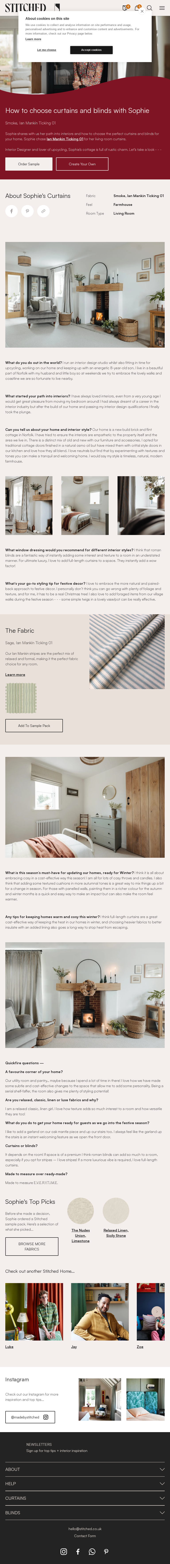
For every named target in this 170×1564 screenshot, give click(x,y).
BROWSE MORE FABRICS (32, 1246)
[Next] (156, 1311)
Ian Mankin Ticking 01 (65, 139)
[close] (142, 11)
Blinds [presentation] (12, 1512)
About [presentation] (12, 1469)
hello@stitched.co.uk (85, 1529)
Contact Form (85, 1536)
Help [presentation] (10, 1483)
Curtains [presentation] (15, 1498)
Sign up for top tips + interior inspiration (56, 1450)
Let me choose (46, 50)
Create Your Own (82, 164)
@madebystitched (25, 1417)
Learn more (33, 39)
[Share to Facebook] (11, 211)
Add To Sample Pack (34, 725)
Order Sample (29, 164)
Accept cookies (91, 50)
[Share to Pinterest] (27, 211)
